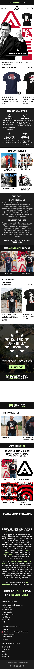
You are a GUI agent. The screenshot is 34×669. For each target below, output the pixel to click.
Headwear (5, 656)
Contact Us (5, 619)
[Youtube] (17, 666)
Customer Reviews (8, 634)
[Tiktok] (20, 666)
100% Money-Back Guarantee (12, 605)
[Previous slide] (2, 3)
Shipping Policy (7, 612)
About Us (4, 629)
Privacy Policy (6, 637)
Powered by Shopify (23, 662)
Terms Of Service (7, 614)
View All (30, 67)
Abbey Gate (8, 554)
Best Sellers (5, 649)
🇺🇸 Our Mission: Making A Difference (14, 632)
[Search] (6, 8)
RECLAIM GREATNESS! (17, 53)
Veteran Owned (16, 561)
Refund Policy (6, 610)
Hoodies (4, 654)
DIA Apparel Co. (14, 662)
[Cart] (32, 8)
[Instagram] (14, 666)
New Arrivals (6, 647)
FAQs (3, 622)
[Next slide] (32, 3)
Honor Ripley (17, 367)
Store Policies (6, 607)
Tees (3, 652)
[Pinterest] (23, 666)
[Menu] (2, 8)
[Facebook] (11, 666)
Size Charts (5, 617)
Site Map (4, 639)
